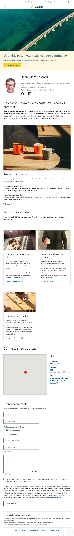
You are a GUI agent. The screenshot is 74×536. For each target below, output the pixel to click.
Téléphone (12, 447)
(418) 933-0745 (55, 363)
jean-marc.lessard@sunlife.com (59, 371)
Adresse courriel (13, 440)
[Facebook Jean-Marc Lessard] (22, 93)
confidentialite (55, 498)
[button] (25, 372)
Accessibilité (55, 530)
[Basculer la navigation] (5, 6)
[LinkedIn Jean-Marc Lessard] (29, 93)
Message (8, 457)
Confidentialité (34, 530)
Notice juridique (20, 530)
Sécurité (44, 530)
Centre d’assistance (61, 2)
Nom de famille (10, 421)
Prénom (8, 414)
